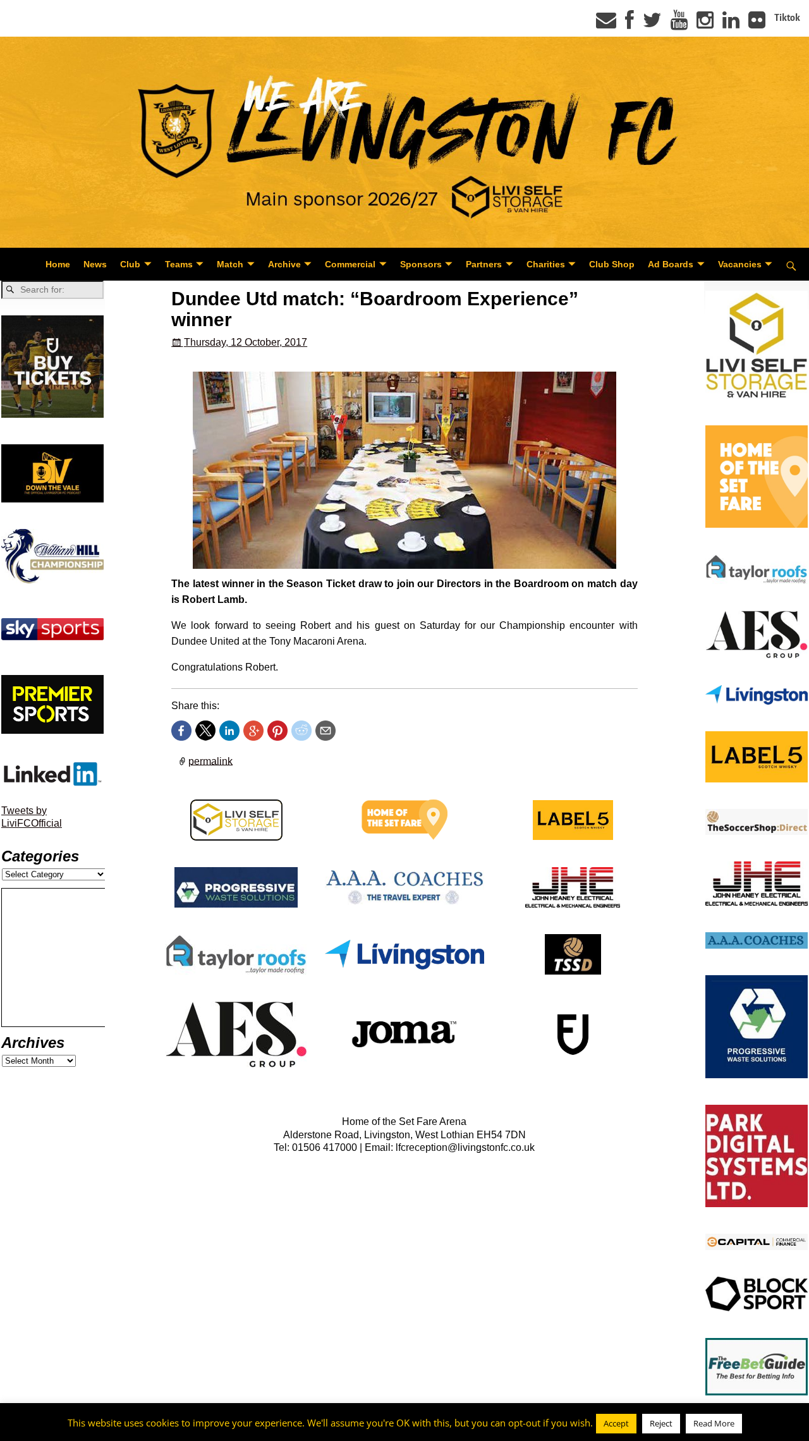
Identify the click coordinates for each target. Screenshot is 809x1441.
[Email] (606, 24)
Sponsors (421, 264)
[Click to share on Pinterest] (277, 730)
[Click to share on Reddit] (301, 730)
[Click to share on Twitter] (205, 730)
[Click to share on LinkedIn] (229, 730)
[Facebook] (629, 24)
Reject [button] (661, 1423)
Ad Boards (670, 264)
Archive (284, 264)
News (95, 264)
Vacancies (740, 264)
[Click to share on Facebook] (181, 730)
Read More (713, 1423)
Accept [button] (616, 1423)
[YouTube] (679, 24)
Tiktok (787, 18)
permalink (210, 760)
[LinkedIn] (730, 24)
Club (130, 264)
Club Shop (612, 264)
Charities (545, 264)
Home (58, 264)
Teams (179, 264)
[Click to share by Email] (325, 730)
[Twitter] (652, 24)
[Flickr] (756, 24)
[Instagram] (705, 24)
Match (230, 264)
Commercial (350, 264)
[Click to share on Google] (253, 730)
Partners (484, 264)
